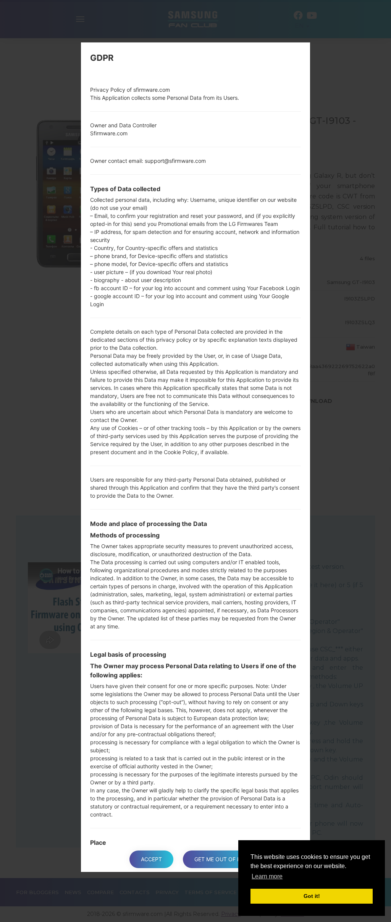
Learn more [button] (267, 876)
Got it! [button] (312, 896)
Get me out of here (222, 859)
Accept (151, 859)
